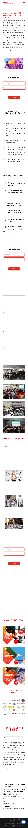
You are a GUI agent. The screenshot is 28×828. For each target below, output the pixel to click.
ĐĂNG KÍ (14, 97)
